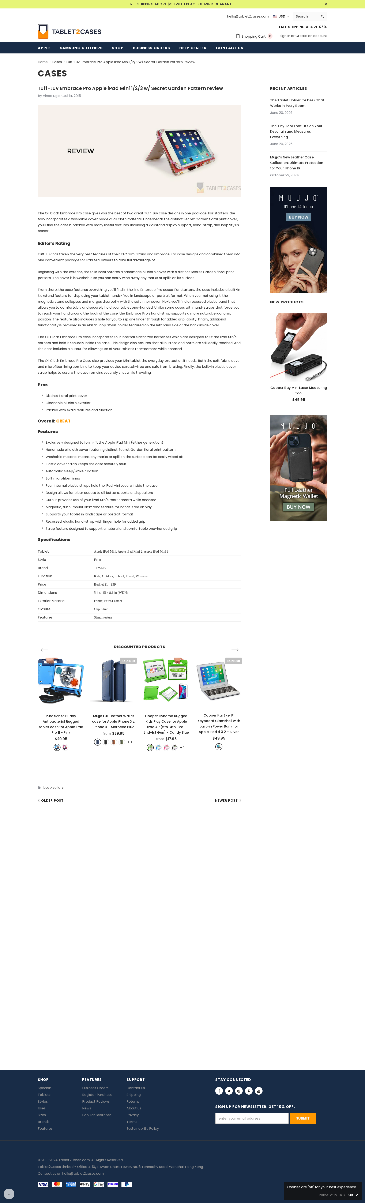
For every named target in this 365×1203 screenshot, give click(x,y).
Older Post (52, 800)
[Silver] (219, 747)
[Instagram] (239, 1091)
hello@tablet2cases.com (83, 1173)
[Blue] (57, 747)
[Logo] (69, 31)
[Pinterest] (249, 1091)
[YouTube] (259, 1091)
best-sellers (53, 787)
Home (43, 62)
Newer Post (226, 800)
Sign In (285, 35)
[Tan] (113, 742)
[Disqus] (182, 873)
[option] (61, 704)
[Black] (105, 742)
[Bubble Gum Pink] (166, 747)
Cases (57, 62)
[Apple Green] (150, 747)
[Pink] (65, 747)
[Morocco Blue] (97, 742)
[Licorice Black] (174, 747)
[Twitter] (229, 1091)
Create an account (311, 35)
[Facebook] (219, 1091)
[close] (326, 4)
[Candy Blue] (158, 747)
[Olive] (121, 742)
